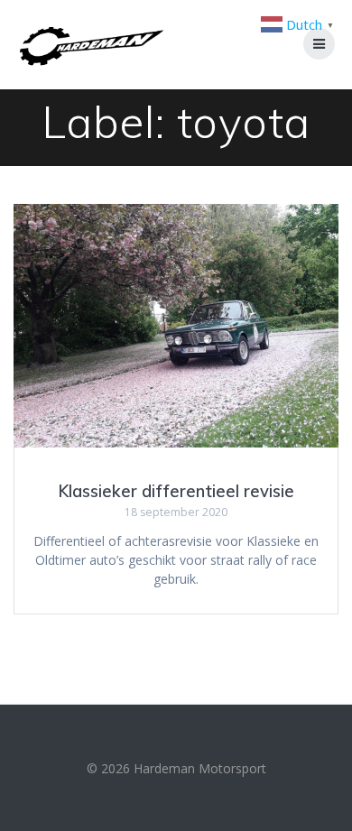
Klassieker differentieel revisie (176, 491)
